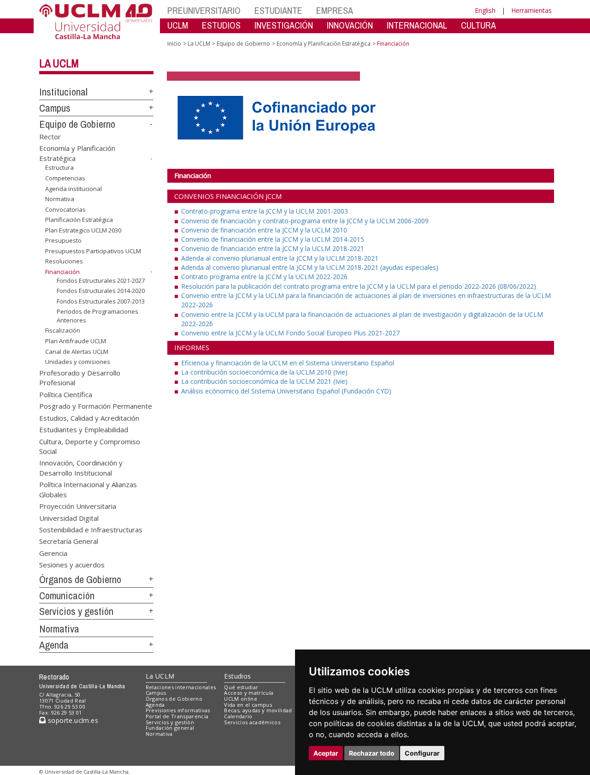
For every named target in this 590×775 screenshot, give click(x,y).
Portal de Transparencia (177, 716)
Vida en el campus (248, 704)
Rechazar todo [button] (372, 753)
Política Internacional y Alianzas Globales (88, 489)
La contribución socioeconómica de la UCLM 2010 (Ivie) (264, 372)
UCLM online (240, 698)
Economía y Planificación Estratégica (324, 44)
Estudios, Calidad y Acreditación (89, 417)
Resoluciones (64, 261)
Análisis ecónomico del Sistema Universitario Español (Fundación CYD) (286, 391)
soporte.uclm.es (72, 720)
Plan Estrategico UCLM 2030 (83, 230)
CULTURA (478, 25)
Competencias (65, 178)
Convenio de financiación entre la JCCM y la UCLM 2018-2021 (272, 248)
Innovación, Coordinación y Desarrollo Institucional (81, 467)
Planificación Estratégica (79, 219)
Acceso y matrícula (248, 692)
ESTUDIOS (221, 25)
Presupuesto (63, 240)
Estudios (237, 676)
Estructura (59, 167)
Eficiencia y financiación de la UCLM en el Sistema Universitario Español (287, 362)
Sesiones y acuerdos (72, 564)
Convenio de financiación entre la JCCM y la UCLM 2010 (264, 230)
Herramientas (531, 10)
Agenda (54, 645)
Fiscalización (62, 330)
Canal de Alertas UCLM (76, 351)
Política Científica (65, 394)
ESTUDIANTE (278, 10)
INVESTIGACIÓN (283, 25)
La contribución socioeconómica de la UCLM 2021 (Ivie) (264, 381)
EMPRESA (334, 10)
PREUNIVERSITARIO (204, 10)
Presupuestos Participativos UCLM (93, 251)
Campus (55, 108)
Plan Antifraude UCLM (75, 341)
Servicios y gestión (76, 611)
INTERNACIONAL (417, 25)
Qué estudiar (241, 687)
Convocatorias (65, 209)
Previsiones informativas (178, 710)
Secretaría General (68, 541)
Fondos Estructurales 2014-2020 (101, 290)
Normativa (59, 199)
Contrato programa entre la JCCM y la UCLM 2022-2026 (264, 276)
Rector (50, 136)
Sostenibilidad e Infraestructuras (90, 529)
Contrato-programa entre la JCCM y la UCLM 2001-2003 (264, 211)
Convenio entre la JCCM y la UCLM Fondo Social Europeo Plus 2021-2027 (290, 332)
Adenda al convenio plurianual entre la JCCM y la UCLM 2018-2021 (279, 258)
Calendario (238, 716)
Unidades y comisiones (77, 362)
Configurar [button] (422, 753)
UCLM (177, 25)
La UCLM (59, 63)
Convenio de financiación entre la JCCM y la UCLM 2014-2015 (272, 239)
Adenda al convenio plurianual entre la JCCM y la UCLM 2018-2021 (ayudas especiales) (309, 267)
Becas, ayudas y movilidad (258, 710)
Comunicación (66, 595)
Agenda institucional (73, 188)
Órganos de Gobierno (80, 579)
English (485, 10)
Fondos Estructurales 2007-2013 (101, 301)
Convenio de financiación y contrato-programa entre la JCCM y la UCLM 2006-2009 (305, 220)
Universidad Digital (69, 517)
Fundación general (170, 727)
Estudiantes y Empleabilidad (83, 429)
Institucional (63, 92)
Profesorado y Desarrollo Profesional (79, 377)
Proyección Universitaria (77, 506)
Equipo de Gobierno (77, 124)
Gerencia (53, 552)
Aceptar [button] (325, 753)
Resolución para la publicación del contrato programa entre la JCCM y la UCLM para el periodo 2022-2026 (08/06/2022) (358, 286)
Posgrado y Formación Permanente (95, 406)
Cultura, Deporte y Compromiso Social (89, 445)
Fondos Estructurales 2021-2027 (101, 280)
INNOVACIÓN (350, 25)
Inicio (174, 44)
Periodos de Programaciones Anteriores (97, 315)
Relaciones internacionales (181, 687)
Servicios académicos (252, 722)
